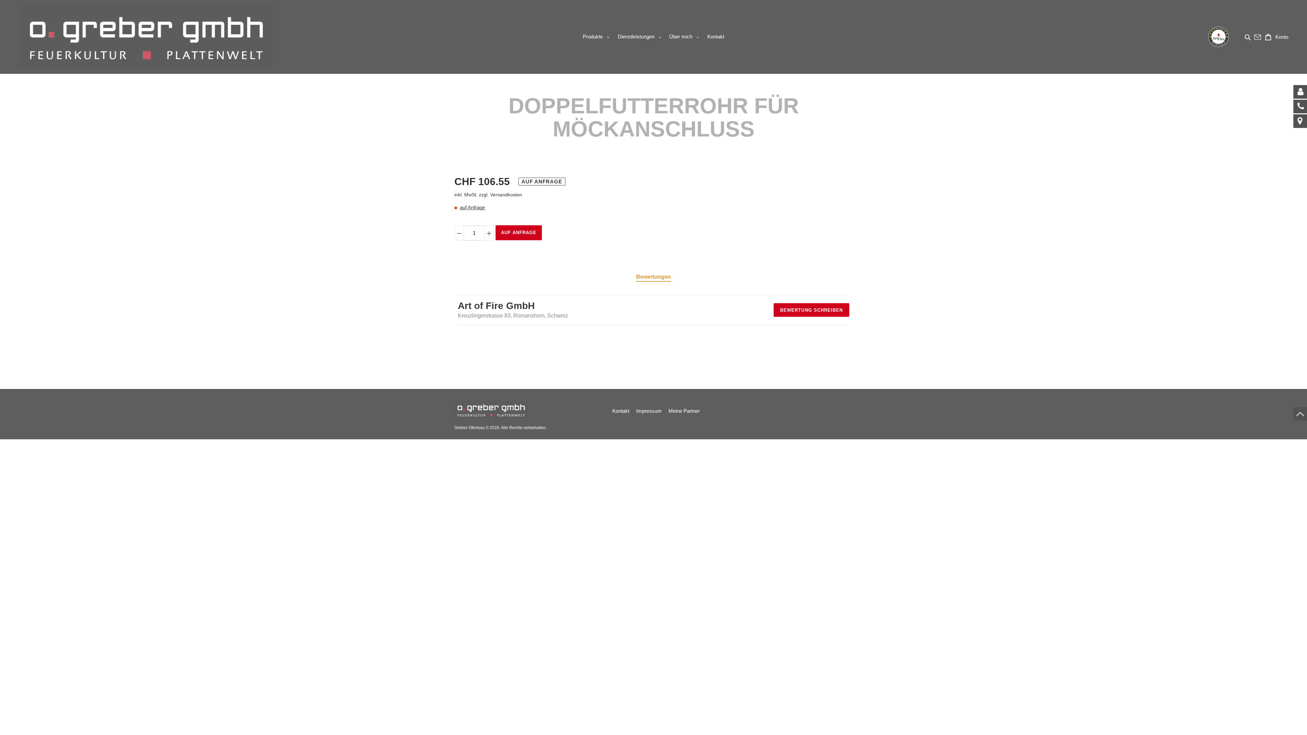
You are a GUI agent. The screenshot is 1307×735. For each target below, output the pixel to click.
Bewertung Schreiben (811, 310)
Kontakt (620, 411)
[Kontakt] (1300, 92)
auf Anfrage (472, 207)
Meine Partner (684, 411)
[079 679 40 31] (1300, 106)
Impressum (649, 411)
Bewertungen (653, 277)
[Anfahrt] (1300, 121)
